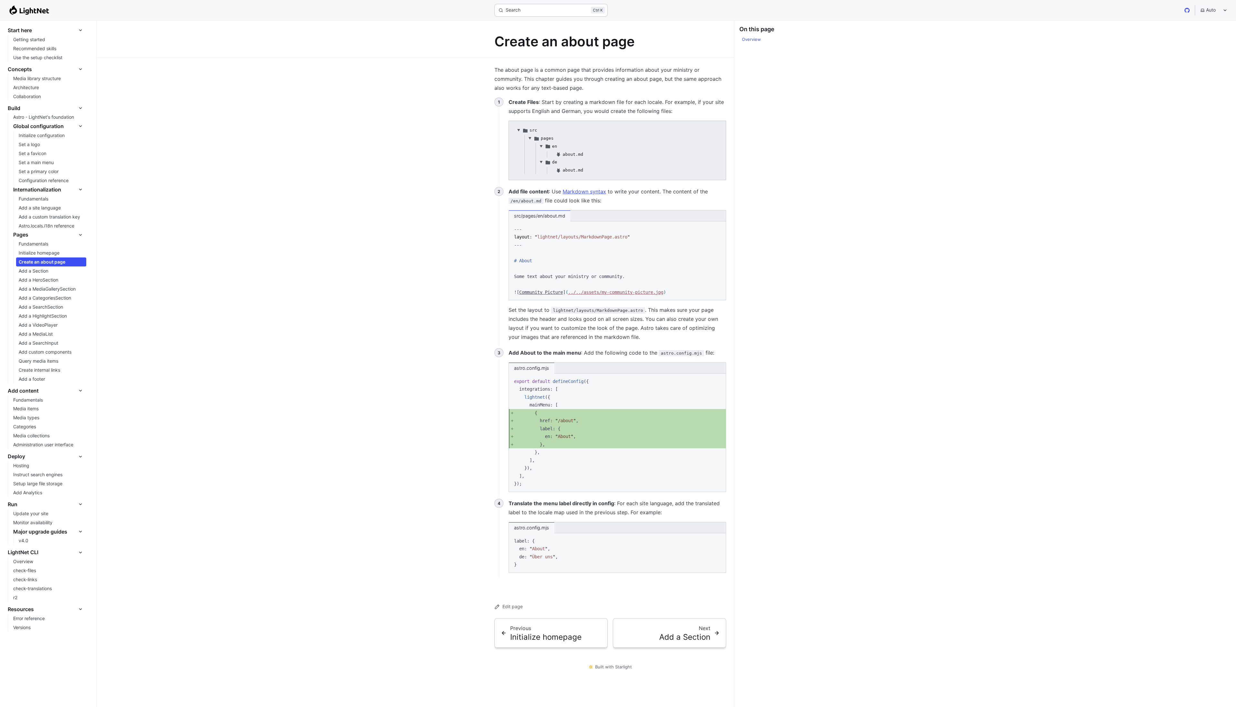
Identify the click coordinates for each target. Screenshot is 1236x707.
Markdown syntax (584, 191)
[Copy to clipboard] (718, 228)
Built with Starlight (613, 666)
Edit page (512, 606)
